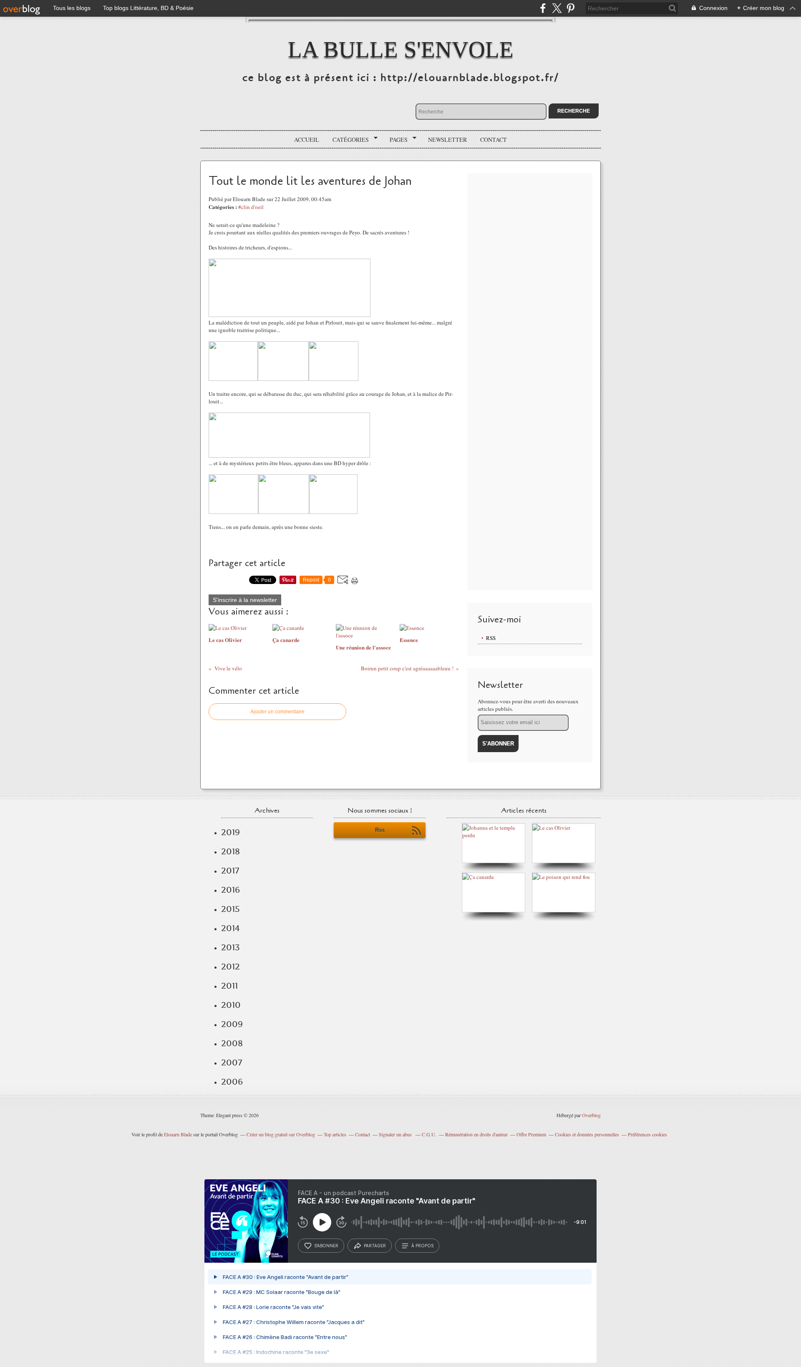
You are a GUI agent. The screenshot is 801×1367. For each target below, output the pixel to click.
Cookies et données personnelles (587, 1134)
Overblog (591, 1115)
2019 (230, 832)
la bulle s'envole (401, 49)
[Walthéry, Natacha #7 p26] (333, 379)
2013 (230, 947)
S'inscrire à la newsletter (245, 600)
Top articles (335, 1134)
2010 (231, 1005)
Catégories (348, 140)
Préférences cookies (647, 1134)
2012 (230, 967)
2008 (232, 1043)
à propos (422, 1245)
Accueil (306, 139)
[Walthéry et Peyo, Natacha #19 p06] (233, 379)
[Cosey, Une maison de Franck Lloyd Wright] (333, 512)
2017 (230, 871)
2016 (230, 890)
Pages (396, 140)
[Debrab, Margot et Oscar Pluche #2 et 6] (283, 379)
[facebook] (543, 8)
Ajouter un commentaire (277, 712)
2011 (229, 986)
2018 (230, 851)
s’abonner (326, 1245)
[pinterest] (570, 8)
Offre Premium (531, 1134)
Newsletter (447, 139)
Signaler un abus (396, 1134)
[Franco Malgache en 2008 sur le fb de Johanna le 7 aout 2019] (495, 835)
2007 (231, 1062)
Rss (380, 830)
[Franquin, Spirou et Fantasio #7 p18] (289, 315)
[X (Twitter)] (557, 8)
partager (375, 1245)
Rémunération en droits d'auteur (476, 1134)
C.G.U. (429, 1134)
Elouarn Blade (178, 1134)
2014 (230, 928)
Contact (493, 139)
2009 (232, 1024)
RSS (491, 638)
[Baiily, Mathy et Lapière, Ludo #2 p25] (233, 512)
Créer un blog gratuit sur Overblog (281, 1134)
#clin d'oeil (251, 207)
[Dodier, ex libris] (289, 455)
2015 (230, 909)
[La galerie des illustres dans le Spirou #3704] (283, 512)
